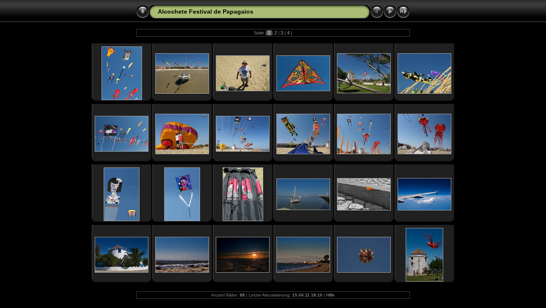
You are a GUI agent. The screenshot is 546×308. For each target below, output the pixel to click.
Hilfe (330, 295)
